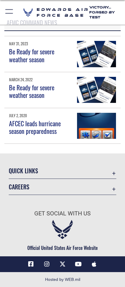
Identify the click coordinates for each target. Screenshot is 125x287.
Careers (19, 187)
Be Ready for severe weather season (31, 55)
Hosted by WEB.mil (62, 279)
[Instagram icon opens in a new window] (46, 264)
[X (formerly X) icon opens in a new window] (62, 264)
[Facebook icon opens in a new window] (30, 264)
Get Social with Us (62, 213)
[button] (9, 12)
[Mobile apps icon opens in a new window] (94, 264)
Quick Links (23, 171)
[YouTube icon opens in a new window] (78, 264)
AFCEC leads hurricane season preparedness (35, 127)
